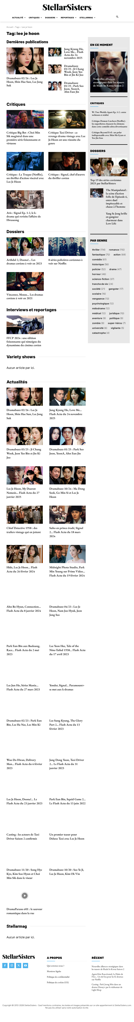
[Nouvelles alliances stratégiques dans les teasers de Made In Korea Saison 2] (108, 72)
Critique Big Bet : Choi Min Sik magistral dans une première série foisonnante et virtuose (23, 138)
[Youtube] (25, 965)
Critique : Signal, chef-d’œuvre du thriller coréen (66, 176)
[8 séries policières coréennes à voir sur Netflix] (67, 246)
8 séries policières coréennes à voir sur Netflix (65, 261)
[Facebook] (5, 965)
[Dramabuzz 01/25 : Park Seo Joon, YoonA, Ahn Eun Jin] (54, 86)
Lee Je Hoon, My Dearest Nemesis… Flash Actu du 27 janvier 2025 (23, 493)
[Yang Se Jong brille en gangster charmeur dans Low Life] (96, 216)
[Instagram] (11, 965)
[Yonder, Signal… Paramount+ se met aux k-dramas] (67, 672)
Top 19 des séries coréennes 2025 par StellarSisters (105, 181)
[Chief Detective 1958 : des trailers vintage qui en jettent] (25, 515)
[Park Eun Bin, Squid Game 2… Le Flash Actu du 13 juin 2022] (67, 786)
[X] (18, 965)
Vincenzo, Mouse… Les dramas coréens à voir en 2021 (25, 296)
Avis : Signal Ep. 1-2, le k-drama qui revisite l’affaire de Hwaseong (24, 216)
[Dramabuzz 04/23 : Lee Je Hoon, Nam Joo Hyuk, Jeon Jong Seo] (67, 593)
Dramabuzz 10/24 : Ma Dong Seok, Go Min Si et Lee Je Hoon (67, 493)
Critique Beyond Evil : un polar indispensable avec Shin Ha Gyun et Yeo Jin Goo (109, 135)
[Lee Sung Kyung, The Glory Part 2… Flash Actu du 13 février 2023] (67, 707)
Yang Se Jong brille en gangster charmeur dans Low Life (116, 218)
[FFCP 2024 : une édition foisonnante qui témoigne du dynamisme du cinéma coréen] (25, 324)
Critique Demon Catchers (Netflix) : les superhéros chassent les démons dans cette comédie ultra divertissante (109, 123)
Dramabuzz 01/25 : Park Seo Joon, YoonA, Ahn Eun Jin (74, 87)
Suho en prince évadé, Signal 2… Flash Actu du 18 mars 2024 (66, 532)
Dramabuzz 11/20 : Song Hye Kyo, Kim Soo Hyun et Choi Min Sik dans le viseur (24, 874)
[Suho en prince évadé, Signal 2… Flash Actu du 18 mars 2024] (67, 515)
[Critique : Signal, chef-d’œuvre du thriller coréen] (67, 161)
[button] (117, 17)
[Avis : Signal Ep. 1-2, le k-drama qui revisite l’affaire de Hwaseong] (25, 199)
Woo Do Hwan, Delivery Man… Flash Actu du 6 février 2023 (24, 764)
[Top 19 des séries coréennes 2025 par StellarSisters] (108, 167)
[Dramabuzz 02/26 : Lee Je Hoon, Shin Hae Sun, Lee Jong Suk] (25, 60)
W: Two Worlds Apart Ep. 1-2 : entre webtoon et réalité (109, 113)
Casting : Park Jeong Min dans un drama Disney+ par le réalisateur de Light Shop (107, 987)
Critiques (97, 103)
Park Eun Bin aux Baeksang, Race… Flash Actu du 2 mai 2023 (23, 650)
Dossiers (97, 151)
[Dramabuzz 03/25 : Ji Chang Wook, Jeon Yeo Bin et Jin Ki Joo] (54, 69)
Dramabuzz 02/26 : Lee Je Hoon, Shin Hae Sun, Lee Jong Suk (25, 81)
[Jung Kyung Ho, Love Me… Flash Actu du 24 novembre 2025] (54, 52)
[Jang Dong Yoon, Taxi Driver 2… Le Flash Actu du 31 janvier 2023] (67, 747)
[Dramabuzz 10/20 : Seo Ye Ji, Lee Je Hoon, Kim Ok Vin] (67, 856)
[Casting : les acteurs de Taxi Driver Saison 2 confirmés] (25, 821)
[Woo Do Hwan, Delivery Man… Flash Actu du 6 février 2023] (25, 747)
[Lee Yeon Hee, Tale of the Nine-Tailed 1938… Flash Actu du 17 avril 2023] (67, 633)
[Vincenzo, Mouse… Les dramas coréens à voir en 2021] (25, 281)
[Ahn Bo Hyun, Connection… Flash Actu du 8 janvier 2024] (25, 593)
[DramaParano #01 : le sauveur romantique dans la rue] (25, 896)
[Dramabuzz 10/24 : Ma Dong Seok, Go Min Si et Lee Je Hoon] (67, 475)
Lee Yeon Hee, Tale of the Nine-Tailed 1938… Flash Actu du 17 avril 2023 (67, 650)
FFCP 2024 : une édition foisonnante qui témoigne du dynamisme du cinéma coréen (24, 341)
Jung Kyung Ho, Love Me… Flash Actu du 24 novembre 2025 (74, 53)
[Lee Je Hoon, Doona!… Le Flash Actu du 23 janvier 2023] (25, 786)
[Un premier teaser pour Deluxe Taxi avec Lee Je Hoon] (67, 821)
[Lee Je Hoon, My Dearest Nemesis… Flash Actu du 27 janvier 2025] (25, 475)
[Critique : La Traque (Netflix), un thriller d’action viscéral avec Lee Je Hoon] (25, 161)
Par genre (98, 240)
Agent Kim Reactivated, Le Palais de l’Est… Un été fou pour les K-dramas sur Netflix (107, 976)
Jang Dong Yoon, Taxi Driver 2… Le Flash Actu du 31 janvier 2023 (66, 764)
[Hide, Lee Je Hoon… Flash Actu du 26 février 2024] (25, 554)
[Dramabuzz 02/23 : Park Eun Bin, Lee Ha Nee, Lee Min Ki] (25, 707)
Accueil (10, 27)
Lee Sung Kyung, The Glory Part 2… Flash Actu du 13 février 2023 (66, 725)
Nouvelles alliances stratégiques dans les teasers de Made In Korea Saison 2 (108, 82)
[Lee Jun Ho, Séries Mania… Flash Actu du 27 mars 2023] (25, 672)
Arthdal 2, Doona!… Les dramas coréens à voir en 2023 (24, 261)
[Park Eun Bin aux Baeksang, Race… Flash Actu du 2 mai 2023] (25, 633)
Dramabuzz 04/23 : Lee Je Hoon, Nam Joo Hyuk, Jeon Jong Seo (65, 611)
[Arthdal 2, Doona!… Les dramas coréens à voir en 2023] (25, 246)
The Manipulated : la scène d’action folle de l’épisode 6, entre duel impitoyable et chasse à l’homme (116, 198)
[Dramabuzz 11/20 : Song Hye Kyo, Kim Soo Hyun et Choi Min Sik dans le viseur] (25, 856)
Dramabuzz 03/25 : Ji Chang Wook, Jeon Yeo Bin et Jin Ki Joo (74, 70)
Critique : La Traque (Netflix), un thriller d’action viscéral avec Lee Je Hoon (25, 178)
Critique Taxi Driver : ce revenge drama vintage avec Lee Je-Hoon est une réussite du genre (66, 138)
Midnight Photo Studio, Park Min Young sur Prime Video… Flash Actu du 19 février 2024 (67, 571)
